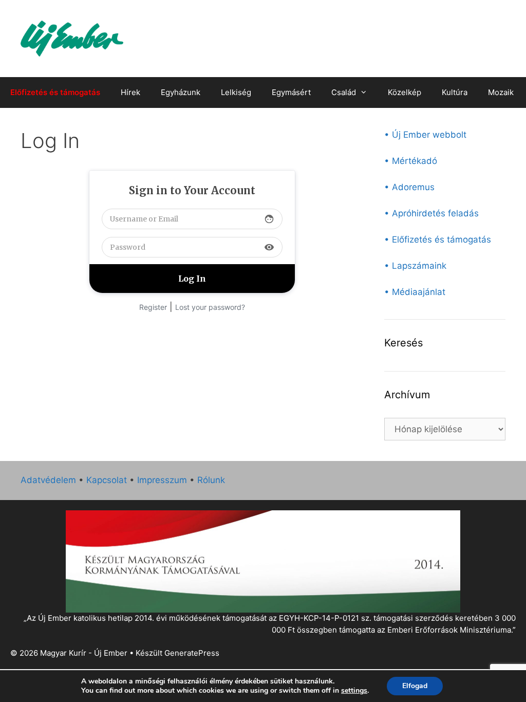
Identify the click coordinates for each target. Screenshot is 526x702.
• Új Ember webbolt (425, 135)
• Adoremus (409, 187)
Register (153, 307)
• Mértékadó (410, 161)
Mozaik (501, 92)
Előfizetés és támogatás (55, 92)
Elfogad (414, 686)
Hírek (130, 92)
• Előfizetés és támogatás (437, 239)
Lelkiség (236, 92)
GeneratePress (191, 653)
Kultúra (454, 92)
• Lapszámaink (415, 266)
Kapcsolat (106, 480)
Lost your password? (210, 307)
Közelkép (404, 92)
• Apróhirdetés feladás (431, 213)
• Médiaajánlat (414, 292)
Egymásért (291, 92)
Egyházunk (180, 92)
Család (343, 92)
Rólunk (211, 480)
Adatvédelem (48, 480)
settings (354, 690)
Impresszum (162, 480)
